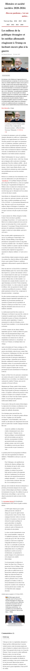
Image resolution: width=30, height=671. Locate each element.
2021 (17, 24)
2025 (20, 21)
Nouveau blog (8, 21)
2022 (12, 24)
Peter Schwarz (5, 108)
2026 (15, 21)
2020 (21, 24)
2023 (8, 24)
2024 (24, 21)
